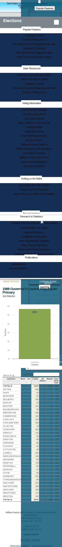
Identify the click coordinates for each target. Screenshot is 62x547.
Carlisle (8, 419)
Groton (8, 439)
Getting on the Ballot (31, 178)
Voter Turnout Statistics (34, 245)
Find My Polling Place (34, 39)
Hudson (8, 446)
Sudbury (8, 476)
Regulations (19, 264)
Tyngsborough (12, 479)
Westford (9, 493)
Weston (8, 496)
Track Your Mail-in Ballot (34, 79)
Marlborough (12, 456)
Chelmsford (11, 423)
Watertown (10, 486)
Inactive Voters (34, 140)
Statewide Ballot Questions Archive (34, 254)
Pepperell (9, 466)
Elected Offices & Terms (34, 228)
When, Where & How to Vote (34, 123)
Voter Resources (32, 68)
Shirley (8, 469)
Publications (31, 257)
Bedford (8, 396)
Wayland (8, 490)
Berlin (7, 403)
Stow (6, 473)
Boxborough (11, 409)
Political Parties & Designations (34, 148)
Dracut (8, 433)
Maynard (8, 459)
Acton (7, 389)
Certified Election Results (26, 223)
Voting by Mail (34, 127)
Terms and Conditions (19, 545)
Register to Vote (34, 35)
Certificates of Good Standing (47, 282)
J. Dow (35, 379)
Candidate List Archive (34, 236)
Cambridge (10, 416)
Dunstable (9, 436)
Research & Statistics (31, 216)
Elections (12, 20)
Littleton (9, 449)
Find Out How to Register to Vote (34, 52)
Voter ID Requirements (34, 135)
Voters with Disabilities (34, 162)
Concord (9, 429)
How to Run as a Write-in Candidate (34, 194)
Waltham (8, 483)
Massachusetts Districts (34, 144)
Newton (8, 463)
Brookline (9, 413)
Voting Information (31, 103)
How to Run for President (34, 189)
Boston (8, 406)
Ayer (6, 393)
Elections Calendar (34, 48)
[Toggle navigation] (56, 22)
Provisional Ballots (34, 166)
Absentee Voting (34, 131)
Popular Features (32, 29)
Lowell (7, 453)
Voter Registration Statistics (34, 241)
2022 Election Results (34, 110)
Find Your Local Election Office (34, 57)
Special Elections (34, 118)
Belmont (8, 399)
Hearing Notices (19, 268)
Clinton (8, 426)
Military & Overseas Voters (34, 157)
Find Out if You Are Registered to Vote (34, 44)
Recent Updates (31, 213)
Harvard (8, 443)
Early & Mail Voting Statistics (34, 249)
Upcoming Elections (34, 114)
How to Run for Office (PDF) (34, 185)
